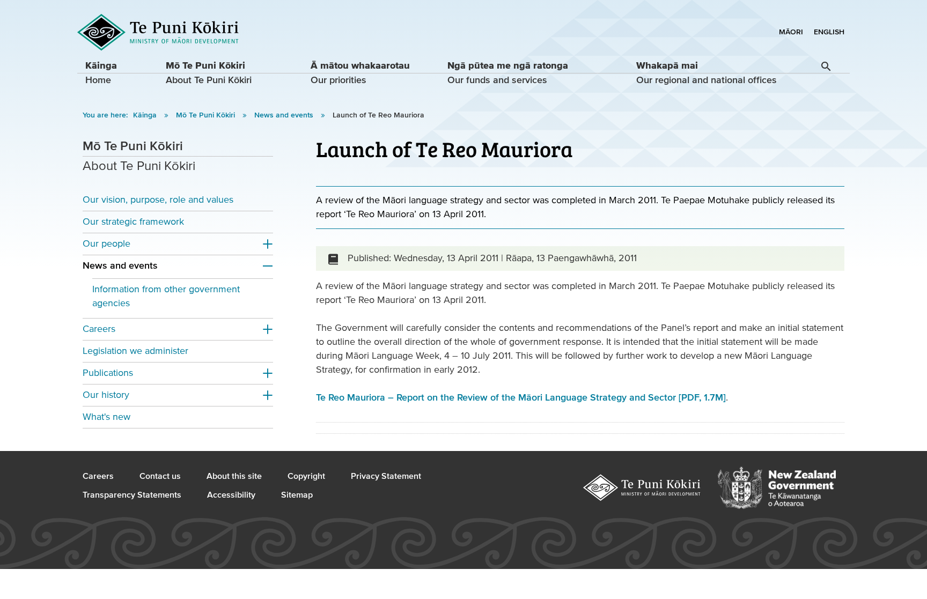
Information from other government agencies (166, 296)
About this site (234, 476)
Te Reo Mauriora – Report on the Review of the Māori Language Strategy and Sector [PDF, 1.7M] (521, 397)
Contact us (160, 476)
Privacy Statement (386, 476)
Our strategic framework (133, 221)
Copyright (306, 476)
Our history (106, 395)
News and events (284, 115)
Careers (99, 329)
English (829, 32)
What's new (106, 417)
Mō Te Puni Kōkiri (206, 115)
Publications (108, 373)
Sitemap (297, 495)
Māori (791, 32)
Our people (106, 243)
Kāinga (146, 115)
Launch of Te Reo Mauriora (378, 115)
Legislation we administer (135, 351)
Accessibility (231, 495)
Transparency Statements (132, 495)
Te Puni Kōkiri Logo (158, 32)
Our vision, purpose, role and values (158, 199)
